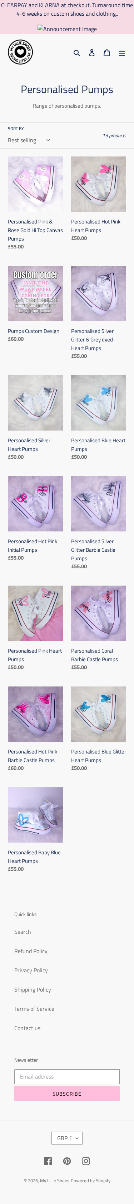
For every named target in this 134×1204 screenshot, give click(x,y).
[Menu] (121, 52)
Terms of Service (34, 1008)
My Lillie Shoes (54, 1180)
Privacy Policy (31, 970)
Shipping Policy (32, 989)
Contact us (27, 1028)
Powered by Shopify (90, 1180)
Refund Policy (31, 951)
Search (22, 931)
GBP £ (64, 1138)
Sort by (16, 128)
